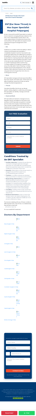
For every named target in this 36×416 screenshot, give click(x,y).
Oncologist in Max (9, 260)
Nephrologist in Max (9, 233)
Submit (18, 146)
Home (6, 13)
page (11, 13)
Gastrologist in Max (9, 308)
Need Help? (9, 413)
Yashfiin (5, 2)
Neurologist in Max (9, 224)
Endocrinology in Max (10, 319)
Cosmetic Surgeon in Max (11, 287)
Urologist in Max (8, 243)
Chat (27, 413)
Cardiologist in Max (9, 268)
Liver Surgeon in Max (9, 252)
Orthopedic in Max (9, 278)
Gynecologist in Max (9, 296)
